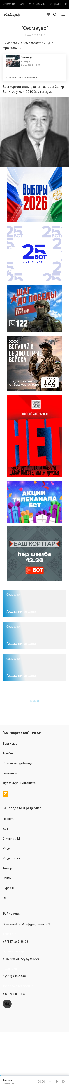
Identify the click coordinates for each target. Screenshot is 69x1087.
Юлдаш (55, 4)
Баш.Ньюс (10, 743)
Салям (7, 878)
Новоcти (9, 4)
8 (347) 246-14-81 (14, 994)
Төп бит (8, 753)
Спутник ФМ (37, 4)
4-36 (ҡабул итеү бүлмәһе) (21, 959)
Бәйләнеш (10, 773)
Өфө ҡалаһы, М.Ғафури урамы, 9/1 (26, 924)
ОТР (5, 898)
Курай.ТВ (9, 888)
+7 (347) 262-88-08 (15, 941)
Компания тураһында (17, 763)
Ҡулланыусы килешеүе (19, 783)
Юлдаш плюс (12, 858)
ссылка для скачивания (21, 77)
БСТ (22, 4)
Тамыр (7, 868)
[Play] (57, 1081)
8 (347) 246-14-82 (14, 976)
